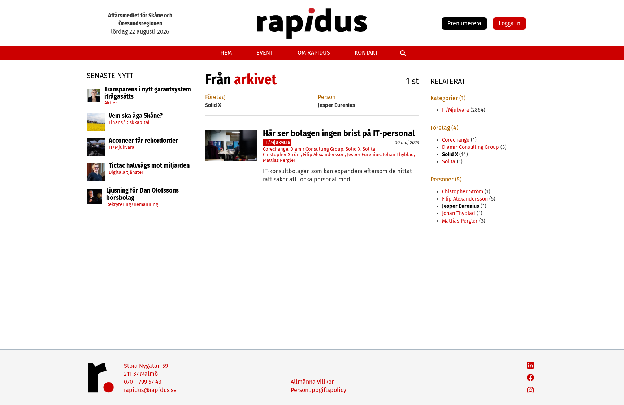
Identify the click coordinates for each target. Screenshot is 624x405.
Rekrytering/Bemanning (132, 204)
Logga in (509, 23)
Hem (226, 52)
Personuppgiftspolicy (318, 390)
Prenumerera (464, 23)
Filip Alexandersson (324, 154)
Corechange (275, 149)
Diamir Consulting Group (316, 149)
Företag (215, 97)
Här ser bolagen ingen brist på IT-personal (339, 133)
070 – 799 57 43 (142, 381)
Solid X (353, 149)
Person (326, 97)
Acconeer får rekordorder (144, 141)
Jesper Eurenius (364, 154)
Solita (369, 149)
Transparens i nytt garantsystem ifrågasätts (147, 93)
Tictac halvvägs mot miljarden (149, 165)
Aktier (110, 102)
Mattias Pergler (279, 160)
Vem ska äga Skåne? (135, 116)
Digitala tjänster (126, 172)
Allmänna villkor (312, 381)
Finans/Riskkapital (129, 122)
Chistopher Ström (282, 154)
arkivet (255, 79)
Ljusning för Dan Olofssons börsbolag (142, 194)
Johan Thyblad (398, 154)
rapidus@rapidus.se (150, 390)
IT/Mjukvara (121, 147)
